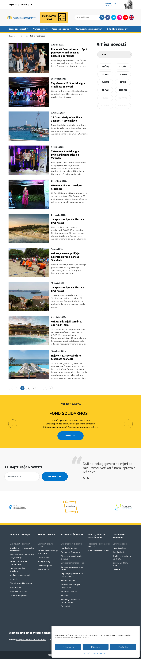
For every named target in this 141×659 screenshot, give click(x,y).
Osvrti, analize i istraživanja (88, 29)
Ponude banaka (68, 580)
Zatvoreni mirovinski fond (72, 563)
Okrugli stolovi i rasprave (21, 583)
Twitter (113, 17)
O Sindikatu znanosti (116, 29)
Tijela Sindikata (120, 548)
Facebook (107, 17)
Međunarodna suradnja (20, 575)
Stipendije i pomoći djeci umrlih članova (72, 575)
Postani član (26, 5)
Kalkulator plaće (45, 565)
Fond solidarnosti (70, 413)
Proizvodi (65, 595)
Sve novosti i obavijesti (20, 544)
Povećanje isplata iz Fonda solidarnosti (70, 420)
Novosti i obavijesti (17, 29)
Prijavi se (13, 5)
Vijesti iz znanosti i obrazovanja (18, 562)
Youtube (125, 17)
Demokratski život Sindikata (18, 569)
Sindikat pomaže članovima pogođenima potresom (70, 423)
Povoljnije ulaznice (69, 591)
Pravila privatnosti (98, 653)
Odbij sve (95, 647)
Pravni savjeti (44, 569)
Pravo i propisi (39, 29)
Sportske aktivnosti (18, 591)
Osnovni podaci (120, 544)
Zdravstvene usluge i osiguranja (70, 586)
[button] (12, 424)
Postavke (123, 647)
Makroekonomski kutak (98, 550)
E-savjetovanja (44, 561)
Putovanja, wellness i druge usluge (70, 600)
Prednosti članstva (60, 29)
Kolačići (87, 653)
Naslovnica (13, 36)
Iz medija (14, 579)
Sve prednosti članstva (71, 544)
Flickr (119, 17)
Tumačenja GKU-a (46, 557)
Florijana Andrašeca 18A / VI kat (31, 639)
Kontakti (116, 569)
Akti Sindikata (119, 552)
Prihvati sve (68, 647)
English (131, 17)
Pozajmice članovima (70, 552)
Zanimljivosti (15, 587)
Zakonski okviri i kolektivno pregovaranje (22, 556)
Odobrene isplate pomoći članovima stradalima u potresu (70, 427)
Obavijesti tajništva (18, 595)
